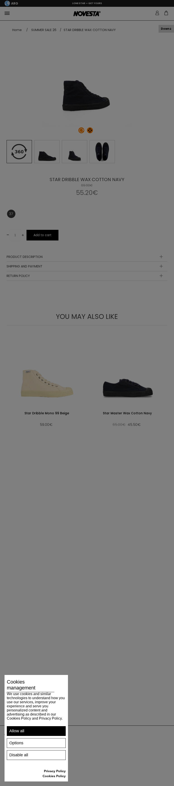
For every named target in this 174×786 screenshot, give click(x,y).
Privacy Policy (55, 771)
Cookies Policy (54, 776)
